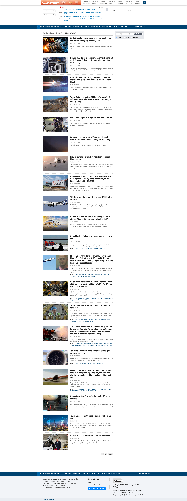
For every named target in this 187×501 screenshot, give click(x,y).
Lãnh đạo (135, 37)
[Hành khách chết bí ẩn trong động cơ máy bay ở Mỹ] (55, 243)
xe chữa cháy (93, 345)
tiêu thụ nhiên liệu (89, 319)
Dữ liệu (137, 26)
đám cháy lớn (102, 345)
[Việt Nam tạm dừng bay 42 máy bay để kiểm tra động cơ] (55, 204)
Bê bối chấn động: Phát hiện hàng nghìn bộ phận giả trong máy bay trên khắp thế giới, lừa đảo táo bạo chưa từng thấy (91, 284)
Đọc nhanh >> (101, 7)
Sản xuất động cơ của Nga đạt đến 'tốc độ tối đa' (91, 118)
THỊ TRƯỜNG (116, 26)
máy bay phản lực (86, 343)
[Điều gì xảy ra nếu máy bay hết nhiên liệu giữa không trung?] (55, 164)
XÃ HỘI (42, 26)
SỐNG (122, 26)
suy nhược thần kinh (81, 276)
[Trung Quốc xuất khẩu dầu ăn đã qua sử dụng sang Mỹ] (55, 312)
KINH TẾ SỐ (109, 26)
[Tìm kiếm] (138, 34)
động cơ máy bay (78, 248)
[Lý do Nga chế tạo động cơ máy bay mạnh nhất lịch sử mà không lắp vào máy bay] (55, 45)
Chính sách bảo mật (48, 499)
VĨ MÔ (103, 26)
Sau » (110, 454)
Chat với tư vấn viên (97, 488)
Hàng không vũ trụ (97, 298)
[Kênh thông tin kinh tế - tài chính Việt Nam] (61, 2)
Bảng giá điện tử (50, 10)
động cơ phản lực (75, 300)
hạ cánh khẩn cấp (79, 274)
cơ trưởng (89, 390)
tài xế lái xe (109, 345)
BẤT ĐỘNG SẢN (58, 26)
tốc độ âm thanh (96, 343)
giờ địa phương (88, 248)
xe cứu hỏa (77, 343)
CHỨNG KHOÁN (49, 26)
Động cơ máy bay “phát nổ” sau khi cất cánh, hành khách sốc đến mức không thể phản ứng (90, 138)
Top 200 (147, 474)
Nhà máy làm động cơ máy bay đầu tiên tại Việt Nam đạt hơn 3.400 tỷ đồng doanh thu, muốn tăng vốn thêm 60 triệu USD (90, 178)
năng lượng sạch (78, 319)
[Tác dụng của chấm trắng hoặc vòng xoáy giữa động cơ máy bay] (55, 358)
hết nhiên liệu (87, 389)
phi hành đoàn (106, 389)
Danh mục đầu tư (50, 14)
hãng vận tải (77, 298)
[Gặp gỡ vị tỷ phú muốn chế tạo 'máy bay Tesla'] (55, 442)
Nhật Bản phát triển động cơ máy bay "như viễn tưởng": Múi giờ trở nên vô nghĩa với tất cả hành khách (90, 79)
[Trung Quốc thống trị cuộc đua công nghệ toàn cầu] (55, 423)
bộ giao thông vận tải (87, 300)
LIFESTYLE (127, 26)
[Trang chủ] (38, 26)
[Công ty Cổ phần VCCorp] (128, 480)
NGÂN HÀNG (76, 26)
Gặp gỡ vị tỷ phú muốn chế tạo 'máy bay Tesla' (90, 435)
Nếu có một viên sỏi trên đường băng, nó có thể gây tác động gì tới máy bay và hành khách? (91, 218)
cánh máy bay (88, 363)
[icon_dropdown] (144, 2)
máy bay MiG (105, 343)
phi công (97, 274)
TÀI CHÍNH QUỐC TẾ (95, 26)
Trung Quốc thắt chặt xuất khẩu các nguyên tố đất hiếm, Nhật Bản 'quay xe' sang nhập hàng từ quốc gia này (90, 99)
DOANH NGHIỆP (68, 26)
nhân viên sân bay (98, 363)
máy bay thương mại (99, 248)
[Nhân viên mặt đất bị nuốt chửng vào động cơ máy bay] (55, 403)
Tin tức (127, 37)
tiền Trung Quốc (99, 319)
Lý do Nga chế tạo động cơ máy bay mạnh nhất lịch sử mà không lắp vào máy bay (90, 39)
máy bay (72, 276)
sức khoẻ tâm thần (93, 276)
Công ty (120, 37)
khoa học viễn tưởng (83, 345)
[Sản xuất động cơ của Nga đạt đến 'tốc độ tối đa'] (55, 124)
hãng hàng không (89, 274)
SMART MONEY (85, 26)
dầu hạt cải (90, 321)
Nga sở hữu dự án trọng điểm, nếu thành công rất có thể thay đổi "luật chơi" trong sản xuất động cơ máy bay (91, 60)
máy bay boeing (78, 389)
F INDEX (142, 26)
